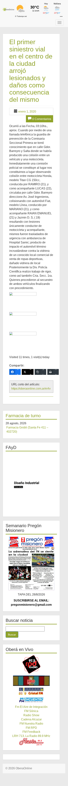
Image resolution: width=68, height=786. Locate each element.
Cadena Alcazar (31, 719)
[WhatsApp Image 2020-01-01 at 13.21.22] (22, 319)
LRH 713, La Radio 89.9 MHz (31, 735)
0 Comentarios (41, 119)
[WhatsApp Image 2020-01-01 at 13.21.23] (22, 339)
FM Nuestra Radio (31, 723)
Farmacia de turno (23, 415)
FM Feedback (31, 731)
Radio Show (31, 715)
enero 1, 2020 (27, 111)
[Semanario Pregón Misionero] (31, 563)
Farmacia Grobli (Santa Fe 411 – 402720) (27, 429)
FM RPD (31, 727)
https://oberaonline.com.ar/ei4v (31, 388)
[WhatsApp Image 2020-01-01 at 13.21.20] (22, 300)
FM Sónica (31, 711)
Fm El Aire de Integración (31, 706)
